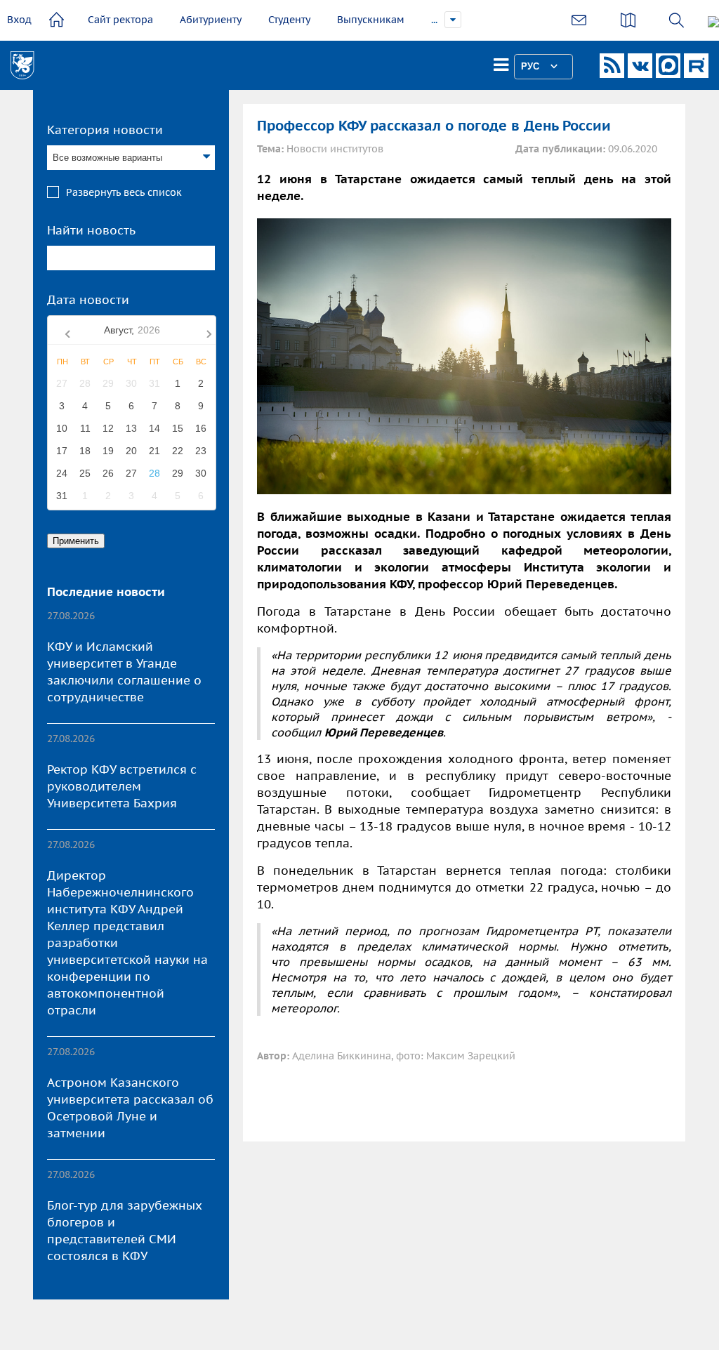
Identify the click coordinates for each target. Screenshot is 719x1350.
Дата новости (88, 299)
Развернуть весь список (124, 192)
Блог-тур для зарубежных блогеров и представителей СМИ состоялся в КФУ (124, 1231)
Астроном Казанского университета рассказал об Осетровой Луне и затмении (130, 1108)
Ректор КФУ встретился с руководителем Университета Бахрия (122, 786)
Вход (19, 19)
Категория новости (105, 130)
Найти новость (91, 230)
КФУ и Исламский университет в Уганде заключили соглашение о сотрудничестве (124, 672)
